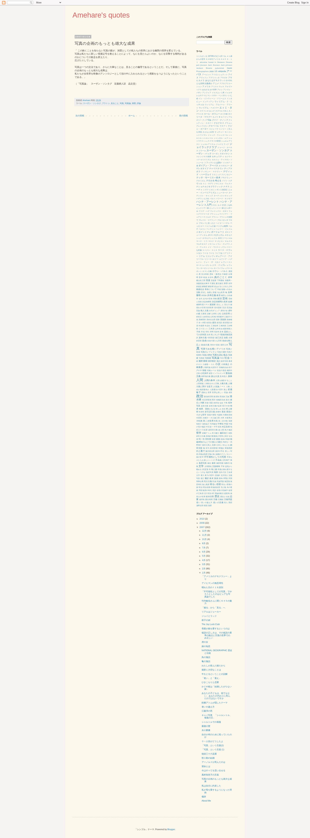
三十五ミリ (203, 329)
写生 (222, 358)
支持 (208, 335)
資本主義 (203, 337)
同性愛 (208, 439)
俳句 (207, 448)
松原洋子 (214, 367)
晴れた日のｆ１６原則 (212, 587)
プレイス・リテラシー (208, 220)
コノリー (222, 129)
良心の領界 (200, 497)
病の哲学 (200, 457)
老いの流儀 (218, 502)
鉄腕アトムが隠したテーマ (214, 702)
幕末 (211, 478)
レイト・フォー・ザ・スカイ (208, 262)
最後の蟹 (206, 726)
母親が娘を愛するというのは (216, 628)
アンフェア (206, 93)
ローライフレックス (222, 268)
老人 (226, 502)
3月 (204, 564)
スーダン (215, 154)
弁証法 (205, 469)
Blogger (171, 829)
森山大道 (215, 376)
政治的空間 (208, 397)
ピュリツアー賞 (202, 208)
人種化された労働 (211, 383)
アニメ (216, 83)
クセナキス (219, 123)
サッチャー (219, 132)
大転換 (199, 421)
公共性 (214, 314)
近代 (201, 299)
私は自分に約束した (211, 785)
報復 (216, 472)
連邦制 (202, 499)
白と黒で (200, 451)
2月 (204, 568)
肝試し (203, 292)
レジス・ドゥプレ (218, 265)
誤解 (209, 314)
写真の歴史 (207, 355)
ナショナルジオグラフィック (209, 186)
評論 (139, 103)
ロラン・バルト (220, 271)
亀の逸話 (206, 661)
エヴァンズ (204, 111)
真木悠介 (223, 376)
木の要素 (206, 730)
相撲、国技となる (207, 409)
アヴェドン (203, 78)
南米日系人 (206, 445)
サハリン (228, 132)
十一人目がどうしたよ (212, 741)
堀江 (202, 478)
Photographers (202, 71)
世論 (226, 392)
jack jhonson (201, 65)
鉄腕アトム (206, 433)
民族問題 (220, 481)
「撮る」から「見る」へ (213, 607)
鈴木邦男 (210, 496)
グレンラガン (202, 126)
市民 (207, 332)
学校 (219, 289)
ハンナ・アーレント (207, 201)
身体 (230, 376)
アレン (220, 90)
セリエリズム (205, 160)
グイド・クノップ (220, 120)
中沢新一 (209, 427)
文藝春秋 (216, 466)
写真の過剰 (221, 352)
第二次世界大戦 (210, 421)
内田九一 (226, 442)
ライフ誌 (218, 253)
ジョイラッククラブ (214, 145)
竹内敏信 (213, 424)
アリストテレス (217, 87)
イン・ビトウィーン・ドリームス (212, 99)
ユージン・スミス (209, 250)
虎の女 (205, 642)
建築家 (213, 304)
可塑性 (212, 283)
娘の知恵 (206, 646)
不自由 (218, 460)
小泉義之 (225, 364)
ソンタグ (226, 163)
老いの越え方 (206, 502)
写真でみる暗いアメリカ (213, 349)
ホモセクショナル (209, 238)
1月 (204, 572)
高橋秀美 (202, 320)
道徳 (218, 439)
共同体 (204, 295)
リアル (202, 256)
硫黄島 (227, 493)
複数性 (227, 463)
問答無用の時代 (205, 490)
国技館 (223, 319)
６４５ (223, 59)
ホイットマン (205, 232)
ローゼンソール (206, 268)
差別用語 (226, 323)
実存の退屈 (215, 345)
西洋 (213, 400)
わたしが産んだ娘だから (213, 665)
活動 (198, 292)
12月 (204, 531)
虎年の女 (224, 311)
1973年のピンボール (217, 56)
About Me (206, 801)
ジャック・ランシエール (218, 135)
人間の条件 (209, 380)
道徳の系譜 (225, 439)
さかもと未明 (208, 132)
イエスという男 (218, 93)
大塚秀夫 (228, 418)
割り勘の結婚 (208, 758)
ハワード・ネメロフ (224, 199)
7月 (204, 547)
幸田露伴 (220, 317)
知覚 (230, 421)
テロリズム (200, 181)
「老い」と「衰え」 (211, 678)
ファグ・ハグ (204, 211)
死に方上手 (215, 335)
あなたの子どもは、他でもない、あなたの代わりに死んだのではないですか (216, 696)
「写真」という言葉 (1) (213, 749)
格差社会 (200, 289)
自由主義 (205, 345)
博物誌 (221, 448)
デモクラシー (226, 178)
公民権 (213, 317)
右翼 (230, 274)
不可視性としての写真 (215, 457)
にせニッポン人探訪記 (218, 190)
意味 (211, 274)
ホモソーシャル (225, 238)
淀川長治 (208, 493)
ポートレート (217, 232)
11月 (204, 535)
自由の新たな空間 (214, 341)
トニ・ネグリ (208, 184)
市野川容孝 (214, 332)
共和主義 (211, 295)
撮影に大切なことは (211, 670)
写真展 (208, 358)
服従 (209, 463)
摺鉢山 (204, 392)
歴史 (217, 496)
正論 (227, 397)
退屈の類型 (211, 415)
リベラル (200, 259)
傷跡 (204, 796)
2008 (202, 523)
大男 (222, 418)
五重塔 (203, 314)
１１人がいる (201, 56)
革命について (211, 289)
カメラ (215, 117)
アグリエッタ (214, 78)
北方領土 (224, 475)
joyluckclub (219, 68)
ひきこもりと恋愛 (210, 682)
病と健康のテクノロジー (222, 454)
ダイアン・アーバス (208, 165)
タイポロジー (224, 166)
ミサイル (211, 244)
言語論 (229, 308)
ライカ (205, 253)
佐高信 (209, 323)
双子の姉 (226, 406)
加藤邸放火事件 (202, 283)
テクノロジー (226, 175)
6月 (204, 552)
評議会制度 (203, 454)
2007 (202, 527)
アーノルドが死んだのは (213, 762)
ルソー (215, 259)
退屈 (224, 412)
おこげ (212, 111)
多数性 (218, 412)
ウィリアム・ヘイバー (209, 108)
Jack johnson (226, 65)
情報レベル (211, 370)
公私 (219, 314)
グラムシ (228, 123)
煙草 (230, 277)
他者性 (201, 412)
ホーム (131, 115)
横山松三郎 (200, 280)
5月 (204, 556)
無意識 (227, 481)
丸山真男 (221, 292)
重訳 (218, 361)
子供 (198, 332)
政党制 (216, 397)
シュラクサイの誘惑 (212, 141)
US (216, 71)
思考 (221, 332)
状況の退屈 (221, 370)
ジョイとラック (222, 144)
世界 (210, 392)
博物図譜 (228, 448)
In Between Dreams (223, 62)
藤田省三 (224, 433)
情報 (204, 370)
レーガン (206, 265)
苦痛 (215, 299)
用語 (214, 490)
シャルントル (207, 138)
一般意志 (218, 274)
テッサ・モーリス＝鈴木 (208, 177)
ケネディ (223, 126)
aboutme (203, 62)
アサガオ (224, 78)
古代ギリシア (214, 311)
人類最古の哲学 (216, 390)
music (229, 68)
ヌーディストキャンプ (223, 196)
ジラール (202, 151)
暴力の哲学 (209, 475)
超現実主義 (213, 430)
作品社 (207, 326)
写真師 (202, 358)
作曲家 (201, 326)
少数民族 (206, 367)
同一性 (202, 439)
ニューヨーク (222, 193)
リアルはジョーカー (211, 612)
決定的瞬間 (206, 302)
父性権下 (226, 460)
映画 (205, 277)
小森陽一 (206, 364)
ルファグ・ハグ (225, 259)
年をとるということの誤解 (214, 674)
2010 (202, 519)
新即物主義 (206, 376)
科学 (226, 283)
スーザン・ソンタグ (92, 103)
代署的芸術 (227, 415)
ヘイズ (219, 223)
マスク (211, 241)
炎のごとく (220, 277)
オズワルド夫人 (221, 111)
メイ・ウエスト (214, 247)
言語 (224, 308)
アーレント (206, 75)
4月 (204, 560)
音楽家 (214, 280)
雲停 (201, 277)
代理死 (199, 418)
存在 (224, 409)
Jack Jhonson (214, 65)
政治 (199, 396)
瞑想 (206, 506)
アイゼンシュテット (220, 75)
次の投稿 (80, 115)
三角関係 (222, 326)
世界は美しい (217, 392)
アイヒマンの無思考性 (212, 583)
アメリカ (206, 86)
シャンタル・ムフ (221, 138)
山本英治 (218, 329)
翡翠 (210, 506)
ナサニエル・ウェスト (223, 184)
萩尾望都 (214, 448)
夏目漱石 (219, 283)
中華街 (221, 424)
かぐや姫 (224, 114)
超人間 (221, 430)
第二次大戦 (223, 421)
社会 (227, 357)
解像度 (205, 286)
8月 (204, 543)
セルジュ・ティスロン (221, 160)
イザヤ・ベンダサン (219, 95)
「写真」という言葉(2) (213, 745)
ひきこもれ (227, 205)
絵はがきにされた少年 (223, 286)
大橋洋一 (206, 418)
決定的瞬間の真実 (220, 302)
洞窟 (134, 103)
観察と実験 (212, 292)
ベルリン (202, 229)
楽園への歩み (226, 289)
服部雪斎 (220, 463)
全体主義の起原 (215, 406)
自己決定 (219, 337)
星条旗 (222, 397)
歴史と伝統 (224, 497)
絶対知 (216, 403)
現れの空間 (201, 308)
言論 (198, 311)
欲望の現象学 (222, 490)
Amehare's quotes (101, 15)
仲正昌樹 (226, 427)
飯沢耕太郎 (210, 451)
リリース (208, 259)
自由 (204, 340)
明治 (200, 487)
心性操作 (204, 373)
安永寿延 (205, 274)
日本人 (219, 445)
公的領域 (206, 317)
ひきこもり (217, 205)
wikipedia (222, 71)
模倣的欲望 (215, 487)
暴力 (202, 475)
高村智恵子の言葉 (210, 775)
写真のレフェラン (209, 352)
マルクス (228, 241)
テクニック (216, 175)
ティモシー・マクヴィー (211, 172)
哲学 (198, 432)
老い (198, 502)
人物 (228, 386)
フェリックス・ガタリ (219, 211)
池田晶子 (205, 424)
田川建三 (215, 433)
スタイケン (225, 153)
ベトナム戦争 (222, 226)
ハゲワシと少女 (202, 199)
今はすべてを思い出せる (213, 770)
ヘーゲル (225, 223)
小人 (213, 364)
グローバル (213, 126)
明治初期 (206, 487)
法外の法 (222, 472)
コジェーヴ (213, 129)
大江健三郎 (215, 418)
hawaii (210, 62)
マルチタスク (201, 244)
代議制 (219, 415)
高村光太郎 (210, 320)
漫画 (216, 478)
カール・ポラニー (212, 114)
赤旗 (207, 403)
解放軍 (210, 286)
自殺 (226, 337)
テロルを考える (214, 180)
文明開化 (208, 466)
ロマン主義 (207, 271)
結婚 (230, 302)
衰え (225, 390)
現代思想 (218, 308)
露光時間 (209, 499)
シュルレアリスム (208, 144)
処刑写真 (224, 361)
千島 (226, 403)
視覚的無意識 (226, 334)
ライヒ (212, 253)
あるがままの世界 (209, 90)
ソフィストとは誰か (213, 162)
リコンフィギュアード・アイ (219, 256)
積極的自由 (220, 400)
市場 (203, 332)
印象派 (225, 274)
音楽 (208, 280)
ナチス (226, 186)
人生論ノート (219, 386)
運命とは (206, 766)
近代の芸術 (207, 299)
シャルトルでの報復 (211, 722)
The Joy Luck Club (211, 624)
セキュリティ (218, 156)
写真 (122, 103)
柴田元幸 (224, 345)
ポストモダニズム (216, 235)
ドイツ (225, 181)
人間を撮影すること (224, 380)
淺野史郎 (199, 506)
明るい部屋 (215, 484)
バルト (212, 199)
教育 (218, 295)
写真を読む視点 (220, 355)
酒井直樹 (203, 361)
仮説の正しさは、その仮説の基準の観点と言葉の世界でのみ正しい (217, 635)
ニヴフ (205, 190)
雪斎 (211, 403)
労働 (215, 499)
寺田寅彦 (211, 338)
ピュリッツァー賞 (216, 208)
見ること (115, 103)
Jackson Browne (204, 68)
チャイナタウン (216, 168)
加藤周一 (228, 280)
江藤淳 (227, 317)
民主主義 (208, 481)
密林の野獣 (223, 478)
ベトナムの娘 (210, 226)
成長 (230, 392)
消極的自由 (223, 367)
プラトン (106, 103)
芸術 (225, 298)
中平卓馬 (217, 427)
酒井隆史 (212, 361)
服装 (214, 463)
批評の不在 (219, 451)
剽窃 (230, 502)
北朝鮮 (217, 475)
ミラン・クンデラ (222, 244)
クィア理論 (207, 120)
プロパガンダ (222, 220)
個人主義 (204, 310)
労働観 (221, 499)
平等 (222, 466)
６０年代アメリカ (213, 59)
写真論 (128, 103)
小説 (217, 364)
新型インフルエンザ (217, 373)
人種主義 (224, 383)
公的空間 (226, 314)
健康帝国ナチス (202, 305)
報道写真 (209, 472)
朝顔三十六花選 (209, 754)
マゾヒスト (219, 241)
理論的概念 (219, 493)
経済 (219, 298)
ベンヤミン (210, 229)
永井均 (210, 277)
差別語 (219, 323)
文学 (201, 466)
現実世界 (210, 308)
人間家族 (200, 383)
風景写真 (203, 463)
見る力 (227, 305)
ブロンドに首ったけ (207, 223)
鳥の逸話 (228, 430)
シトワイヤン (201, 135)
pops (212, 71)
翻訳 (207, 478)
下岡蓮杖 (220, 280)
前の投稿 (183, 115)
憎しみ (218, 409)
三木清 (211, 329)
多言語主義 (210, 412)
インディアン (208, 102)
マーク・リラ (202, 241)
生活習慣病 (206, 400)
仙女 (221, 403)
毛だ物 (223, 487)
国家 (218, 320)
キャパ (221, 117)
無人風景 (205, 484)
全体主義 (204, 406)
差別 (214, 322)
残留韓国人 (227, 329)
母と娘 (214, 469)
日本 (214, 445)
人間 (199, 380)
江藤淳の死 (207, 711)
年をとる (226, 445)
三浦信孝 (214, 326)
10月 (204, 539)
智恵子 (199, 424)
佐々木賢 (202, 323)
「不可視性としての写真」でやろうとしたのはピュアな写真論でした (217, 594)
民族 (214, 481)
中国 (226, 424)
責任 (227, 400)
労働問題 (228, 499)
